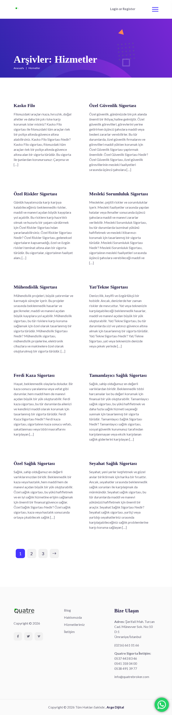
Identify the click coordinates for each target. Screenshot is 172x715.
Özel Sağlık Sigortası (34, 463)
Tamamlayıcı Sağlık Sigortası (118, 375)
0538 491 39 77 (125, 668)
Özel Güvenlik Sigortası (112, 105)
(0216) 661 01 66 (126, 645)
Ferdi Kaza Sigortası (34, 375)
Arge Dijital (115, 707)
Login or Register (122, 9)
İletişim (69, 632)
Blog (67, 610)
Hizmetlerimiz (74, 624)
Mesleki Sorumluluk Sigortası (118, 193)
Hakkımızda (73, 617)
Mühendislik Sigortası (35, 287)
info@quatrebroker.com (131, 677)
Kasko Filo (24, 105)
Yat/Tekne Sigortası (108, 287)
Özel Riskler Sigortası (35, 193)
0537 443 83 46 (125, 658)
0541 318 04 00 (125, 663)
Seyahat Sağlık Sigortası (113, 463)
